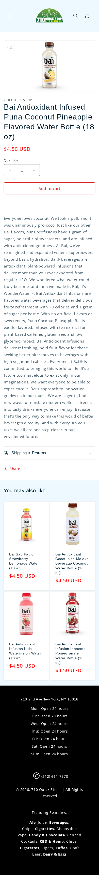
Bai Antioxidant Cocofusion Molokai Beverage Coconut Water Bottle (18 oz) (72, 563)
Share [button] (15, 468)
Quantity (11, 160)
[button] (10, 15)
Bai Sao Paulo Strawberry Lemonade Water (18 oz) (24, 561)
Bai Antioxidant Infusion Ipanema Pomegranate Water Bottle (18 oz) (70, 653)
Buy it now (49, 202)
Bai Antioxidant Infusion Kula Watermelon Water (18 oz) (25, 651)
